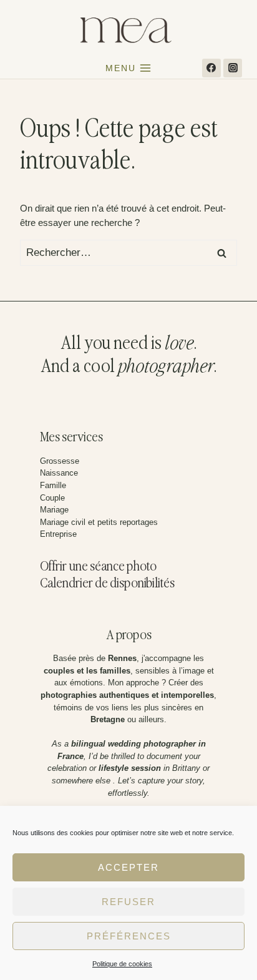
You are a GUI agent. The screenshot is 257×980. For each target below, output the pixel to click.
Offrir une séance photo (98, 567)
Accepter (128, 867)
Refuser (128, 901)
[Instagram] (232, 68)
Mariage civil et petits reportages (99, 522)
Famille (53, 485)
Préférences (129, 936)
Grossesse (59, 461)
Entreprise (58, 534)
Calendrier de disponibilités (107, 584)
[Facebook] (211, 68)
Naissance (59, 473)
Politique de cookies (122, 964)
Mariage (54, 509)
